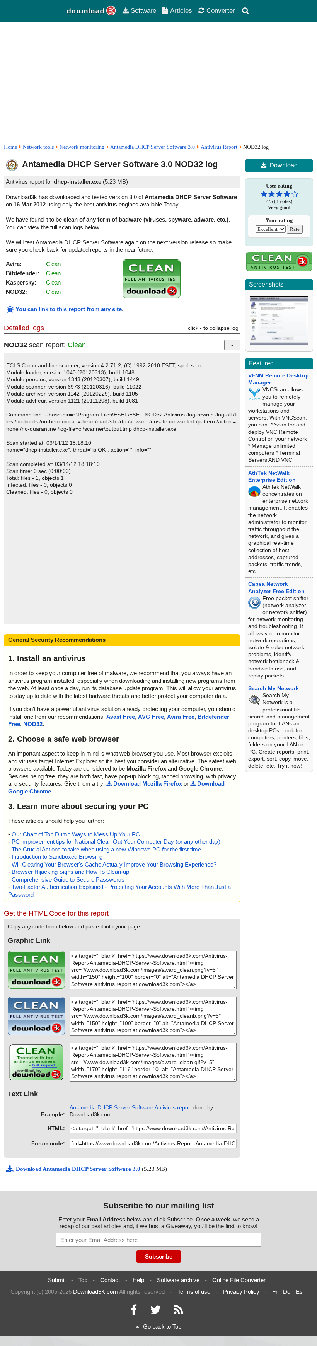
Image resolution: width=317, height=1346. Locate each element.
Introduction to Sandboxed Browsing (57, 856)
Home (10, 147)
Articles (181, 10)
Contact (110, 1280)
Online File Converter (239, 1280)
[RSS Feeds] (178, 1311)
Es (299, 1291)
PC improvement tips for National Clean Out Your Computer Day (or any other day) (116, 841)
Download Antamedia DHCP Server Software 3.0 (79, 1169)
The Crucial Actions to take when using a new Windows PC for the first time (106, 849)
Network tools (38, 147)
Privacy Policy (241, 1291)
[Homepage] (92, 11)
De (286, 1291)
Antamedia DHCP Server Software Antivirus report (131, 1107)
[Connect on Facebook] (133, 1311)
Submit (57, 1280)
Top (82, 1280)
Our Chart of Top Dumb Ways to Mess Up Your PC (76, 834)
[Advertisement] (158, 81)
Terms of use (193, 1291)
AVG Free (151, 716)
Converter (220, 10)
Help (138, 1280)
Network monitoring (82, 147)
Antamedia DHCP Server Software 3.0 (152, 147)
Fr (275, 1291)
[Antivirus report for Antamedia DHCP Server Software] (152, 296)
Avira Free (180, 716)
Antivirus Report (219, 147)
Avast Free (120, 716)
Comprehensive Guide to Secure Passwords (68, 879)
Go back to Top (162, 1326)
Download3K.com (95, 1291)
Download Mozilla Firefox (147, 783)
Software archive (178, 1280)
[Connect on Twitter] (155, 1311)
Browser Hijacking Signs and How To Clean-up (70, 871)
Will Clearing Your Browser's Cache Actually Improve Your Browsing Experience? (114, 864)
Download (283, 165)
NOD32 (33, 724)
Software (143, 10)
